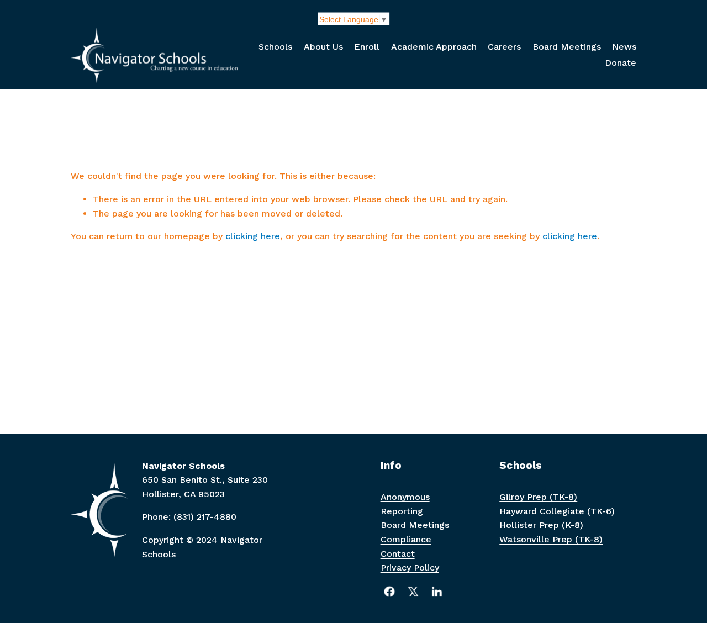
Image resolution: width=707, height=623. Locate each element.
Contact (398, 553)
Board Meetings (566, 46)
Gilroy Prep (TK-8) (538, 497)
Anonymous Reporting (405, 504)
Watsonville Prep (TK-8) (551, 539)
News (624, 46)
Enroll (366, 46)
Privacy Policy (410, 567)
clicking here (252, 236)
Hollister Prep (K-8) (541, 525)
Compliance (406, 539)
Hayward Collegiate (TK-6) (557, 511)
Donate (620, 62)
